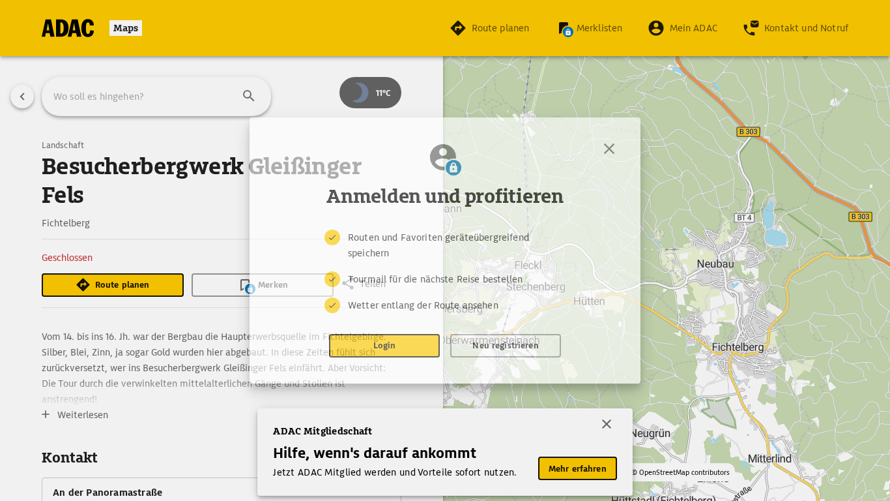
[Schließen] (609, 148)
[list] (445, 271)
